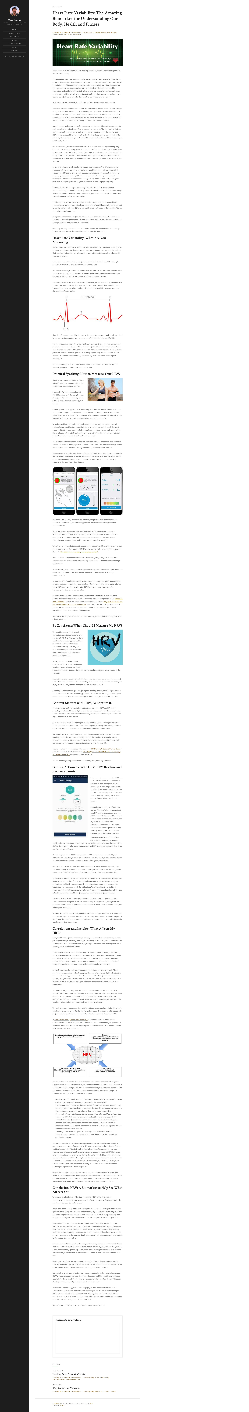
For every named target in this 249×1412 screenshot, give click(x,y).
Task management (59, 1380)
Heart (70, 34)
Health (55, 34)
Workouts (99, 1391)
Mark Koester (14, 20)
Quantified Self (65, 32)
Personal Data (76, 32)
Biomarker (77, 34)
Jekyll (62, 1405)
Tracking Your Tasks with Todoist (69, 1374)
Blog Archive (14, 33)
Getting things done (73, 1380)
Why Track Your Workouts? (66, 1387)
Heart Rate (63, 34)
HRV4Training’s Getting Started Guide (105, 749)
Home (14, 30)
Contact (14, 51)
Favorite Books (14, 44)
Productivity (105, 1377)
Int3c (91, 1403)
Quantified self (65, 1377)
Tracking (56, 32)
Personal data (76, 1377)
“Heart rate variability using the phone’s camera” (79, 552)
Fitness (114, 32)
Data (97, 1377)
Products (14, 37)
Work (14, 40)
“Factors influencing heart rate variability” (71, 1020)
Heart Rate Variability (103, 32)
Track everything (88, 1377)
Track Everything (89, 32)
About (14, 47)
